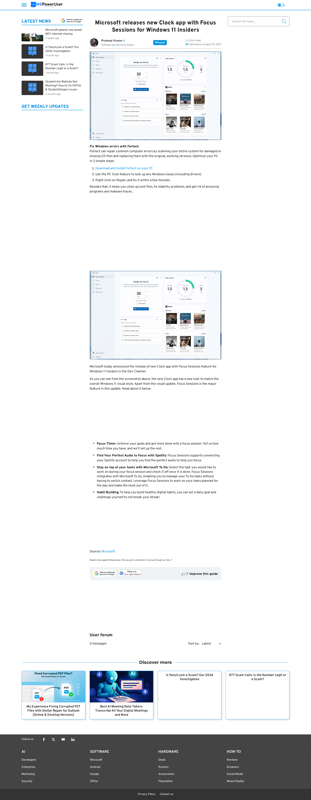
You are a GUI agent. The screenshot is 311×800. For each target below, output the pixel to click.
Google (94, 774)
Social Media (235, 774)
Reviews (232, 760)
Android (95, 767)
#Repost (160, 42)
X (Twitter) (53, 739)
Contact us (166, 794)
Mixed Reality (235, 781)
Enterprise (28, 767)
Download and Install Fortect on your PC (124, 168)
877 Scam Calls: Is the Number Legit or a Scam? (257, 677)
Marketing (28, 774)
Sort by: (193, 644)
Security (27, 781)
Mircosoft (96, 760)
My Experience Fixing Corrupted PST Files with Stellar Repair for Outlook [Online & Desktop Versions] (53, 711)
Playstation (165, 781)
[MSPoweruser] (47, 5)
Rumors (163, 767)
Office (94, 781)
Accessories (166, 774)
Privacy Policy (147, 794)
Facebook (43, 739)
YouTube (63, 739)
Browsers (233, 767)
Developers (29, 760)
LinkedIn (73, 739)
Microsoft (108, 552)
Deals (162, 760)
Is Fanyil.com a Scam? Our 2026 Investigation (189, 677)
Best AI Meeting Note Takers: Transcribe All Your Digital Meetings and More (121, 711)
